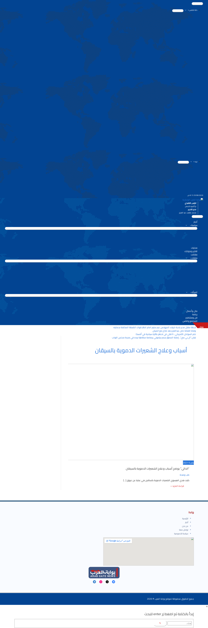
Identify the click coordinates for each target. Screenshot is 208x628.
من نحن (185, 526)
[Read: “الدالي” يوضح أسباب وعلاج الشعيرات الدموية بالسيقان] (121, 459)
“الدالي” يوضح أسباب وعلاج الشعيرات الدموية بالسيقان (157, 468)
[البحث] (160, 623)
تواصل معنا (183, 530)
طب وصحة (184, 475)
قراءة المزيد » (177, 486)
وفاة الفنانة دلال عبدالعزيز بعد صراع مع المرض (174, 331)
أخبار (186, 522)
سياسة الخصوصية (181, 533)
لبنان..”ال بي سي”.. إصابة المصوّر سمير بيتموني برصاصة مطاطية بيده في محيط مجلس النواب (154, 337)
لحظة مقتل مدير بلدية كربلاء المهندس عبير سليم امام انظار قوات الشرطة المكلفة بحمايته (154, 327)
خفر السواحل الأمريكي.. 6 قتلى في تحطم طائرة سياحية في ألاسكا (166, 334)
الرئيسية (185, 518)
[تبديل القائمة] (178, 10)
